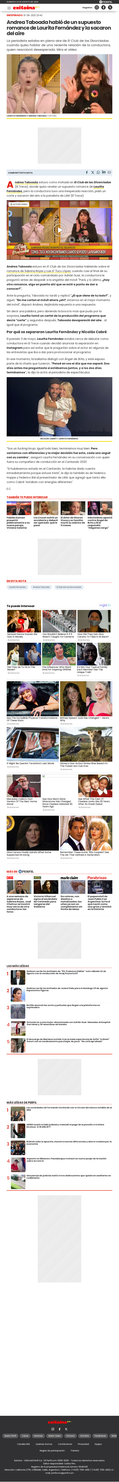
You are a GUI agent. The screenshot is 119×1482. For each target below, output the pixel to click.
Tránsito (75, 1450)
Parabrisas (100, 1435)
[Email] (109, 173)
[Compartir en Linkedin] (103, 172)
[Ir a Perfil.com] (105, 2)
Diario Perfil (10, 1435)
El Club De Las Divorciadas (69, 587)
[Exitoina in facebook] (103, 7)
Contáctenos (65, 1444)
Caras (25, 1435)
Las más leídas (18, 966)
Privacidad (83, 1444)
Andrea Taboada (41, 587)
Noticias (38, 1435)
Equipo (98, 1444)
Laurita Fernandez (17, 587)
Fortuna (70, 1435)
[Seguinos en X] (110, 7)
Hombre (84, 1435)
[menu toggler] (9, 7)
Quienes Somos (44, 1444)
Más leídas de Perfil (22, 1103)
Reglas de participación (52, 1450)
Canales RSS (23, 1444)
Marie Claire (54, 1435)
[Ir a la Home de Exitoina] (26, 8)
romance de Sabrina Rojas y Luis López (39, 271)
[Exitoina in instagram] (97, 7)
